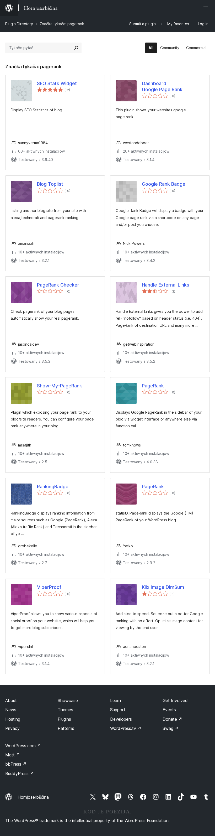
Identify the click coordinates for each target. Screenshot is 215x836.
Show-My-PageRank (59, 385)
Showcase (68, 700)
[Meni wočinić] (206, 8)
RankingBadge (52, 486)
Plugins (64, 719)
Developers (121, 719)
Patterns (66, 728)
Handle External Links (165, 285)
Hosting (12, 719)
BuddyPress (19, 773)
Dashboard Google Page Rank (162, 86)
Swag (171, 728)
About (11, 700)
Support (117, 709)
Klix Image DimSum (163, 587)
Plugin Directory (19, 24)
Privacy (12, 728)
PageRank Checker (58, 285)
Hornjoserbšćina (33, 797)
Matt (12, 754)
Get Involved (175, 700)
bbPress (15, 764)
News (10, 709)
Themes (65, 709)
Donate (172, 719)
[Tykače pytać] (76, 48)
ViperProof (49, 587)
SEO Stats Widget (57, 83)
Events (169, 709)
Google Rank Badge (163, 184)
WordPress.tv (125, 728)
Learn (115, 700)
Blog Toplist (50, 184)
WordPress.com (23, 745)
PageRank (153, 385)
